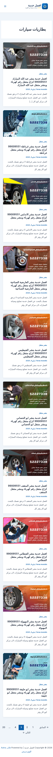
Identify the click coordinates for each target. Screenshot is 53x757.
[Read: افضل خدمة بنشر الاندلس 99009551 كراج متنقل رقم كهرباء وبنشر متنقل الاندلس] (26, 191)
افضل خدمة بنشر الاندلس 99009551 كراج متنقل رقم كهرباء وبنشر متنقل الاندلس (27, 217)
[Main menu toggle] (5, 6)
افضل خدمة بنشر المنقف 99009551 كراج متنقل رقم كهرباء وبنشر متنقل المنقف (27, 489)
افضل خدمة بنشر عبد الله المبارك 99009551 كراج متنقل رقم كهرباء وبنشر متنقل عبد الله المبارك (29, 82)
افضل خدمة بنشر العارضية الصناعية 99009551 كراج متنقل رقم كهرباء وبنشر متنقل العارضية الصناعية (28, 285)
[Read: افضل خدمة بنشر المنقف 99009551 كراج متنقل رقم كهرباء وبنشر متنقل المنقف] (26, 462)
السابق (43, 727)
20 (3, 727)
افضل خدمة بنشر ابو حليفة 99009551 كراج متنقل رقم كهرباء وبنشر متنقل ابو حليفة (27, 692)
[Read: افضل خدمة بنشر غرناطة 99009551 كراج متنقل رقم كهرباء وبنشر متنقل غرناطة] (26, 123)
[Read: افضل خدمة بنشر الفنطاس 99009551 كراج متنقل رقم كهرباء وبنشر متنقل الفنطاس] (26, 530)
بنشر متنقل (43, 74)
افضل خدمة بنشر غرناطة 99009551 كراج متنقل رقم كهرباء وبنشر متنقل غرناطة (27, 149)
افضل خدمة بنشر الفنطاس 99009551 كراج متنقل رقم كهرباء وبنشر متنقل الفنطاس (26, 557)
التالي (26, 732)
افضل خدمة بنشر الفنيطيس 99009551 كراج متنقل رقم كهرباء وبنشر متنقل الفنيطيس (29, 353)
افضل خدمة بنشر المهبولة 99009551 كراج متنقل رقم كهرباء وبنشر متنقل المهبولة (27, 624)
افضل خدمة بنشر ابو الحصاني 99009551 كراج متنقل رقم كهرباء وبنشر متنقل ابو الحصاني (29, 421)
